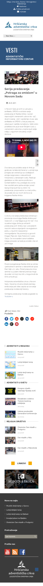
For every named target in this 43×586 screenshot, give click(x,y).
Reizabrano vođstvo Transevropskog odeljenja (26, 401)
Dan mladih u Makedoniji (27, 448)
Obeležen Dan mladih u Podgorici (19, 522)
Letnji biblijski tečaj (25, 362)
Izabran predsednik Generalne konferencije (27, 412)
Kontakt (23, 12)
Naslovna (22, 6)
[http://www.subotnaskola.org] (21, 479)
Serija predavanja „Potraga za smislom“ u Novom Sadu (21, 92)
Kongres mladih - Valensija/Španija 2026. (27, 389)
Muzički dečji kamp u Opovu (17, 506)
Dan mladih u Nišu (25, 438)
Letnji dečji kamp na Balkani (17, 514)
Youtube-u (9, 296)
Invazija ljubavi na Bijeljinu (16, 518)
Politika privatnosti (23, 9)
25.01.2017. (12, 103)
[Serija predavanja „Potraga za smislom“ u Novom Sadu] (21, 77)
